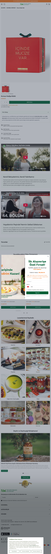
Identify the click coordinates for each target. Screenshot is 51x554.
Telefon (28, 284)
